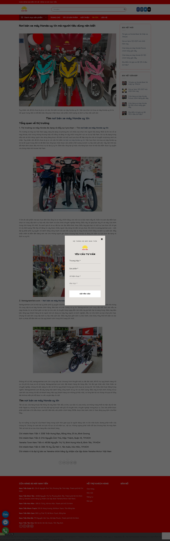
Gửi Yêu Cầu (85, 294)
